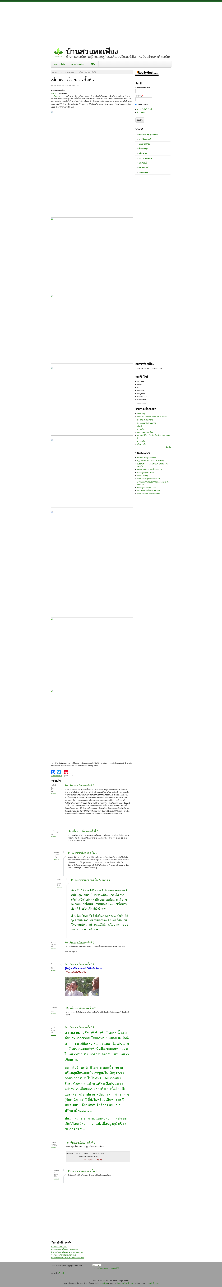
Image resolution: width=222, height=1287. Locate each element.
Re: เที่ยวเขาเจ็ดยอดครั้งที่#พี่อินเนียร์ (90, 880)
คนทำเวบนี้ (142, 163)
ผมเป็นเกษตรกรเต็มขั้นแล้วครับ (149, 469)
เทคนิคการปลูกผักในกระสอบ (148, 479)
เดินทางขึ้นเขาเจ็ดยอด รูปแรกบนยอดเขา (67, 1252)
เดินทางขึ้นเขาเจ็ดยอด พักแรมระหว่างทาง (67, 1257)
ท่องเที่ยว (54, 93)
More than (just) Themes (125, 1283)
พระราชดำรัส (59, 64)
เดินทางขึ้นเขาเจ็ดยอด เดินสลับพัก (64, 1249)
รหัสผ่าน (139, 96)
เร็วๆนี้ (139, 426)
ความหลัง (141, 441)
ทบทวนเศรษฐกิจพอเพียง (146, 457)
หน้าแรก (55, 72)
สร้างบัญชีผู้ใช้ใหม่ (144, 109)
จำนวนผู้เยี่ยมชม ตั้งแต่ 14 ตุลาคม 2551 (106, 1268)
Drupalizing (104, 1283)
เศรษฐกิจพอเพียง (77, 64)
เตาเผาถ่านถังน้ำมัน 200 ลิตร (148, 490)
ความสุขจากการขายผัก (146, 488)
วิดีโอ (93, 64)
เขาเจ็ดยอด (55, 96)
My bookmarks (144, 172)
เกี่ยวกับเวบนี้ (143, 167)
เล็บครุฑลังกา (142, 444)
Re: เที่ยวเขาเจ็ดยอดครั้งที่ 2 (79, 785)
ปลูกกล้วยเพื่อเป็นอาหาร (146, 423)
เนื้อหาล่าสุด (143, 149)
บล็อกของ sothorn (56, 776)
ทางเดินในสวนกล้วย (145, 420)
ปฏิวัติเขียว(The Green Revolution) (150, 461)
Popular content (145, 158)
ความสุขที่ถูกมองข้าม (145, 472)
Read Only (141, 413)
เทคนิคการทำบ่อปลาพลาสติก (148, 494)
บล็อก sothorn (72, 72)
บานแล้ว (140, 429)
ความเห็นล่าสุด (144, 144)
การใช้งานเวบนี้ (144, 139)
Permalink (53, 793)
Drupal (61, 1273)
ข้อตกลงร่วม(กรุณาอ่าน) (148, 134)
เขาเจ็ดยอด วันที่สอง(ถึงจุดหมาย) (63, 1255)
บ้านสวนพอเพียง (92, 51)
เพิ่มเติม (168, 447)
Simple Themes (153, 1283)
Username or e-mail (143, 88)
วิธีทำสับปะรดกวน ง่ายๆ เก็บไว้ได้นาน (152, 417)
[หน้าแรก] (58, 53)
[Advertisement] (111, 23)
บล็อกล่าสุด (142, 153)
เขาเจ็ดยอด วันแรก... (59, 1247)
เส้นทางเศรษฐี (142, 476)
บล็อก (62, 72)
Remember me (143, 104)
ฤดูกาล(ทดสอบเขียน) (145, 432)
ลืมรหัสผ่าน (141, 112)
